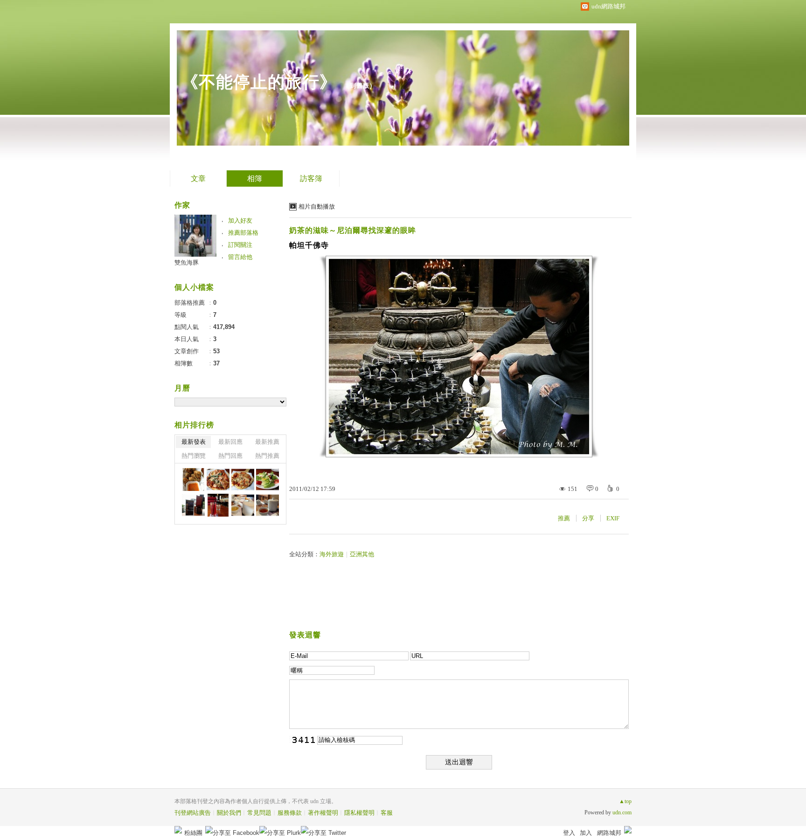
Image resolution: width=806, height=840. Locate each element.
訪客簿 (311, 178)
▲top (625, 801)
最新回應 (230, 441)
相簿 (254, 178)
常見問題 (259, 812)
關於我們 (229, 812)
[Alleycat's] (193, 479)
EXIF (612, 518)
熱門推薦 (267, 455)
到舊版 (359, 85)
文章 (198, 178)
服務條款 (290, 812)
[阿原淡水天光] (242, 505)
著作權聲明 (323, 812)
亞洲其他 (362, 554)
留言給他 (240, 256)
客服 (387, 812)
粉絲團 (193, 832)
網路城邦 (609, 832)
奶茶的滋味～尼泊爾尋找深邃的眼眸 (352, 230)
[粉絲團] (178, 829)
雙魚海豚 (186, 262)
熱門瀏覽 (193, 455)
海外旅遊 (332, 554)
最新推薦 (267, 441)
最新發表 (193, 441)
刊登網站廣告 (192, 812)
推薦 (564, 518)
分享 (588, 518)
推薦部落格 (243, 232)
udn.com (622, 812)
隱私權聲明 (359, 812)
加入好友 (240, 220)
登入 (569, 832)
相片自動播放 (317, 206)
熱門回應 (230, 455)
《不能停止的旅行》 (259, 81)
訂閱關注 (240, 244)
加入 (586, 832)
